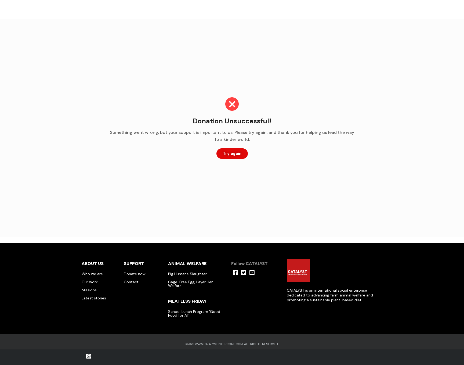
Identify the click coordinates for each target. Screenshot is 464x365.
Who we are (92, 273)
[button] (232, 153)
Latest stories (94, 298)
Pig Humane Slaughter (187, 273)
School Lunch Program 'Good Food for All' (194, 313)
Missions (89, 290)
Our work (90, 282)
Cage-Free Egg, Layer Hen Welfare (190, 284)
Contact (131, 282)
